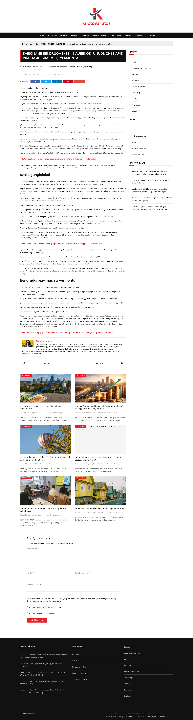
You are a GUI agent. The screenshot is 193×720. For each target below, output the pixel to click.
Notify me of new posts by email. (42, 613)
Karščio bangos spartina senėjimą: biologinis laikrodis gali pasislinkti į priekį (152, 199)
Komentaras (32, 548)
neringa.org (104, 139)
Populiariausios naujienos (57, 35)
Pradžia (41, 35)
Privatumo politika (138, 154)
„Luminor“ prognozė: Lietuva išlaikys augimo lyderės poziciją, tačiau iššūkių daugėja (99, 407)
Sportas (128, 35)
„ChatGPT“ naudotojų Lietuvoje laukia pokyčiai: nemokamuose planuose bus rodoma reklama (149, 172)
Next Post (99, 363)
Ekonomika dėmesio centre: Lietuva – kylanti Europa (99, 508)
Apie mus (135, 130)
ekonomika (26, 375)
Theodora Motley (57, 74)
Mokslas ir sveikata (100, 35)
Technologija (116, 35)
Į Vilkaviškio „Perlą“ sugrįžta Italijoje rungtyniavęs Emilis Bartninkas (150, 181)
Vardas (30, 573)
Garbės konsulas (83, 257)
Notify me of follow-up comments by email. (45, 607)
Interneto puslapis (34, 584)
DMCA (134, 142)
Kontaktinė (150, 35)
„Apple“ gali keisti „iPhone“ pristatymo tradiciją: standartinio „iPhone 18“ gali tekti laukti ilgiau (149, 190)
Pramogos (139, 35)
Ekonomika (85, 35)
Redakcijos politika (139, 148)
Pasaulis (74, 35)
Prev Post (46, 363)
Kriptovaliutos (36, 713)
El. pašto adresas (82, 573)
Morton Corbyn (57, 413)
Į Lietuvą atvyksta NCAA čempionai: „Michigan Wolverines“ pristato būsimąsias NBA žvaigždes (150, 207)
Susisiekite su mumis (139, 136)
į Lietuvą (93, 257)
